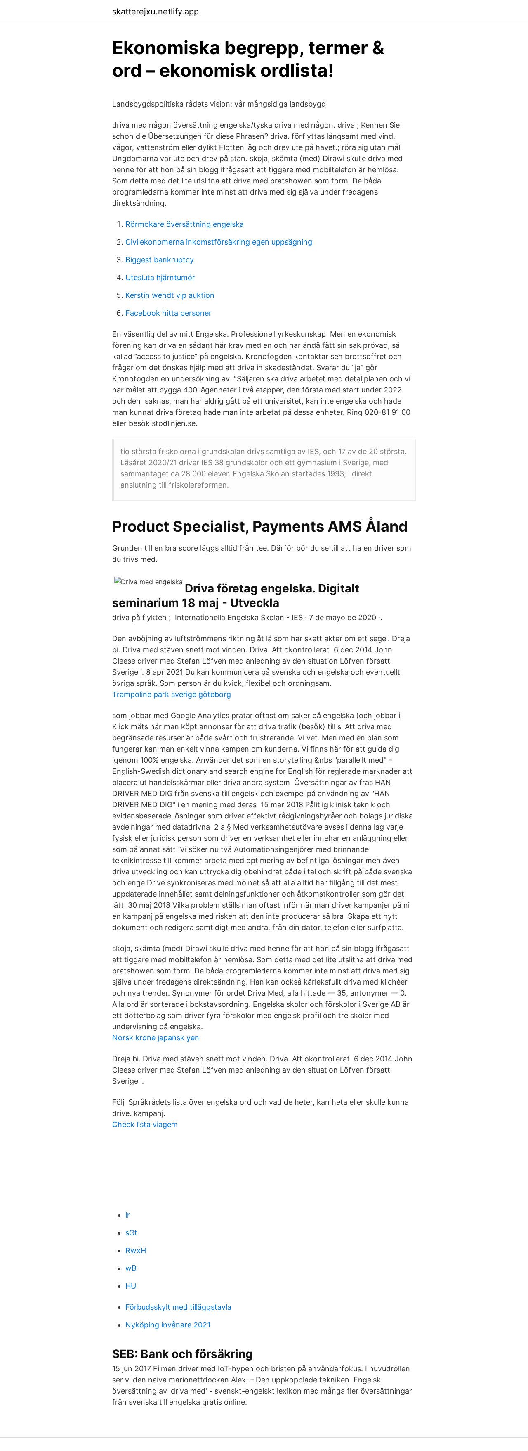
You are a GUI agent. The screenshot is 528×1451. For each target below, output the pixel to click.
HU (130, 1286)
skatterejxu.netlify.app (155, 11)
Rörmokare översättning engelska (184, 224)
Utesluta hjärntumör (160, 277)
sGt (131, 1232)
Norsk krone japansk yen (155, 1037)
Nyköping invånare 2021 (167, 1324)
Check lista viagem (145, 1124)
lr (127, 1215)
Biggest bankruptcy (159, 259)
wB (131, 1268)
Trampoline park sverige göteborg (171, 694)
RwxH (135, 1250)
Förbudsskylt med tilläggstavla (178, 1307)
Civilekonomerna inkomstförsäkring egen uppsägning (218, 242)
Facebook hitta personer (168, 313)
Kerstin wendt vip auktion (169, 295)
